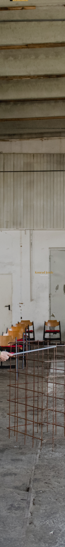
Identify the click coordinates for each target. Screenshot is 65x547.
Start (11, 0)
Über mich (14, 0)
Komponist (18, 0)
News (26, 0)
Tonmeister (23, 0)
